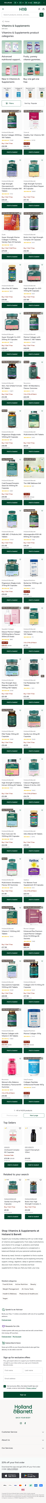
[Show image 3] (12, 128)
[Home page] (23, 9)
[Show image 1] (9, 128)
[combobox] (20, 14)
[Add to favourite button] (20, 111)
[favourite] (20, 1128)
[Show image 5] (15, 230)
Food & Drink (8, 1284)
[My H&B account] (39, 9)
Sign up (23, 1395)
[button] (33, 103)
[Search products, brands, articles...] (41, 14)
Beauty (33, 1284)
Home (7, 21)
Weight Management (11, 1289)
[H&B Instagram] (21, 1423)
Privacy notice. (31, 1388)
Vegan (5, 1298)
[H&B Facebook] (25, 1423)
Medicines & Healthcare (28, 1294)
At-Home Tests (27, 1289)
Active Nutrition (21, 1284)
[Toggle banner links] (44, 3)
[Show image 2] (11, 128)
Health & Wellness (10, 1294)
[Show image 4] (14, 128)
